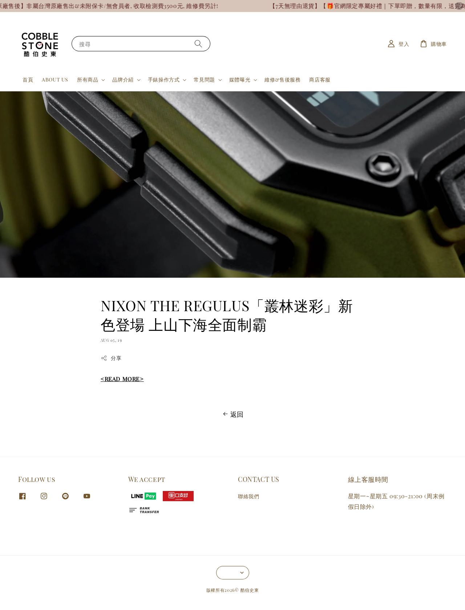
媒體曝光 (239, 79)
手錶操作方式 (164, 79)
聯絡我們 (248, 496)
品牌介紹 (122, 79)
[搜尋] (198, 43)
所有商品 (87, 79)
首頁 (28, 79)
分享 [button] (116, 357)
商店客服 (319, 79)
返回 (237, 414)
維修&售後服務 (282, 79)
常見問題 (204, 79)
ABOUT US (55, 79)
